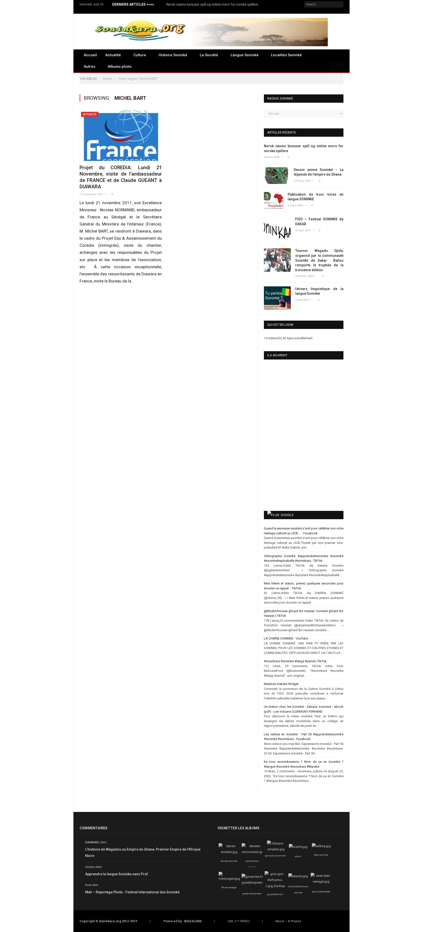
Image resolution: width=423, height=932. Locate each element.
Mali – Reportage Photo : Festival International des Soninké (132, 892)
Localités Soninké (286, 55)
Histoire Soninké (173, 55)
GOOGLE (287, 515)
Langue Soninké (244, 55)
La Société (209, 55)
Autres (89, 66)
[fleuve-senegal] (229, 878)
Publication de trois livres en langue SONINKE (315, 196)
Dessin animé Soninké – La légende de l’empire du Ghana (318, 172)
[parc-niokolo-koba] (321, 881)
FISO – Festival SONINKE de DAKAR (319, 221)
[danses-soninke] (229, 852)
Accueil (90, 55)
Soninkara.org (110, 921)
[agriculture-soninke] (276, 849)
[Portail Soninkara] (211, 31)
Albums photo (120, 66)
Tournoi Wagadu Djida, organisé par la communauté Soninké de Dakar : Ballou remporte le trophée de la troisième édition (319, 260)
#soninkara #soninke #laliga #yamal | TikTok (295, 661)
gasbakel (92, 842)
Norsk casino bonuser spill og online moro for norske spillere (212, 4)
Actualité (113, 55)
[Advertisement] (288, 469)
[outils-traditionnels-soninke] (298, 876)
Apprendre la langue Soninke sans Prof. (117, 874)
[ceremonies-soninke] (253, 852)
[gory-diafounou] (275, 886)
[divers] (298, 847)
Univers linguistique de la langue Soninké (319, 291)
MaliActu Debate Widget (281, 684)
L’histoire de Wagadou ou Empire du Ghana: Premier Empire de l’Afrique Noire (142, 852)
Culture (139, 55)
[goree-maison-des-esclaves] (255, 882)
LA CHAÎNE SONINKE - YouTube (286, 638)
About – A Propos (288, 921)
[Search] (336, 67)
